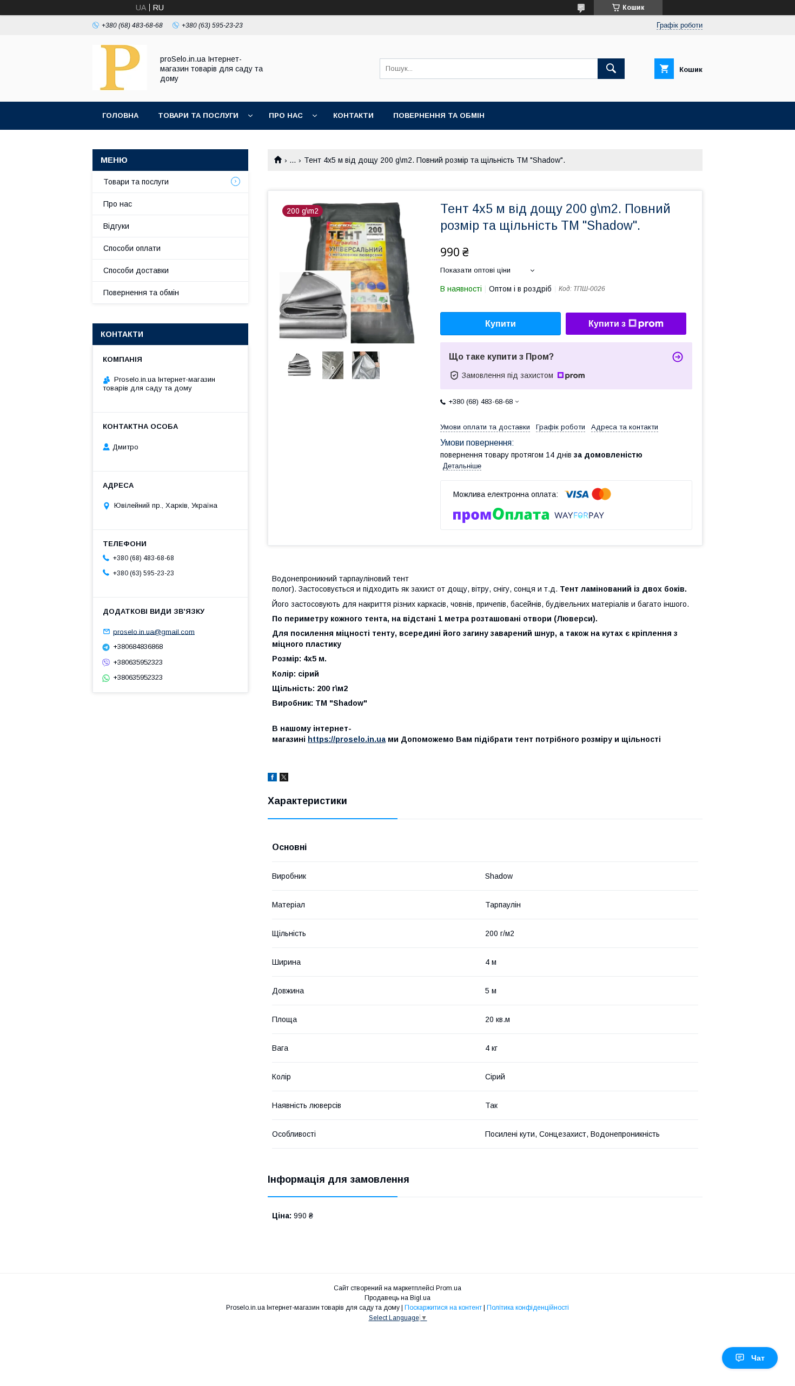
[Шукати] (611, 68)
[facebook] (272, 778)
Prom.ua (448, 1288)
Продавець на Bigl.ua (397, 1298)
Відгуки (116, 226)
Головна (120, 115)
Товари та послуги (198, 115)
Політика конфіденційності (528, 1307)
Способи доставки (136, 270)
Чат (758, 1358)
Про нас (286, 115)
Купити (500, 323)
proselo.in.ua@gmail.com (154, 631)
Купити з (607, 323)
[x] (284, 778)
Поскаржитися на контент (443, 1307)
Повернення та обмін (439, 115)
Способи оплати (132, 248)
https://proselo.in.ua (347, 739)
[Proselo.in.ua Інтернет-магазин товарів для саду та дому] (119, 87)
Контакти (353, 115)
